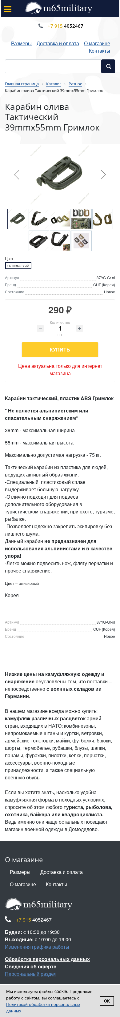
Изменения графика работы (37, 946)
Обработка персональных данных (47, 959)
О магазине (97, 43)
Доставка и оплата (58, 43)
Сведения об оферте (30, 966)
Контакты (99, 50)
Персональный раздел (30, 973)
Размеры (21, 43)
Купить (60, 349)
